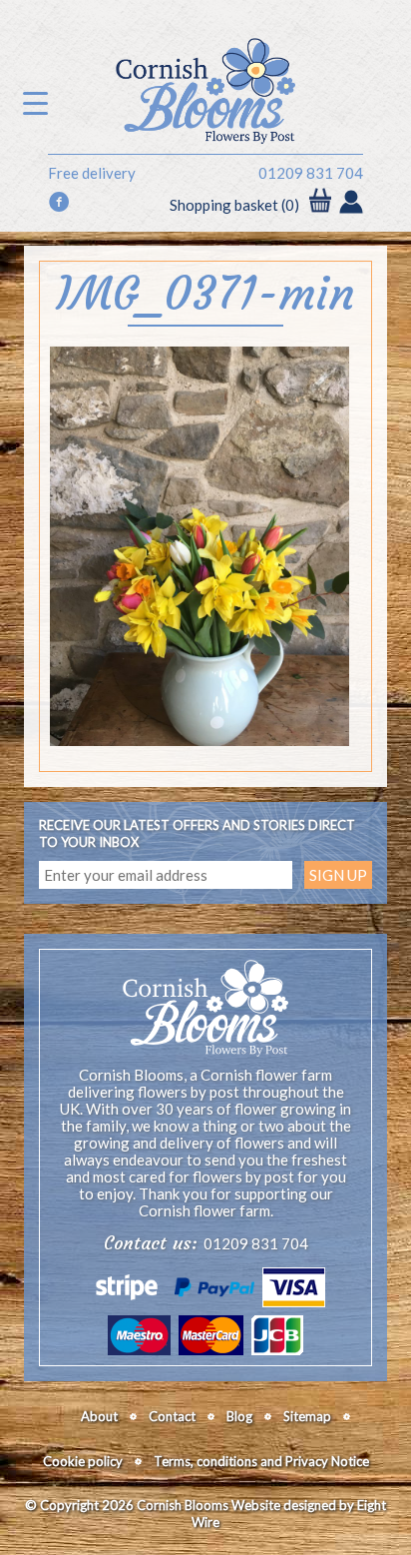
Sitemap (307, 1416)
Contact (172, 1416)
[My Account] (351, 204)
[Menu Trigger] (35, 102)
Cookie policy (83, 1461)
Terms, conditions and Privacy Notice (261, 1461)
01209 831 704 (310, 173)
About (99, 1416)
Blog (239, 1416)
